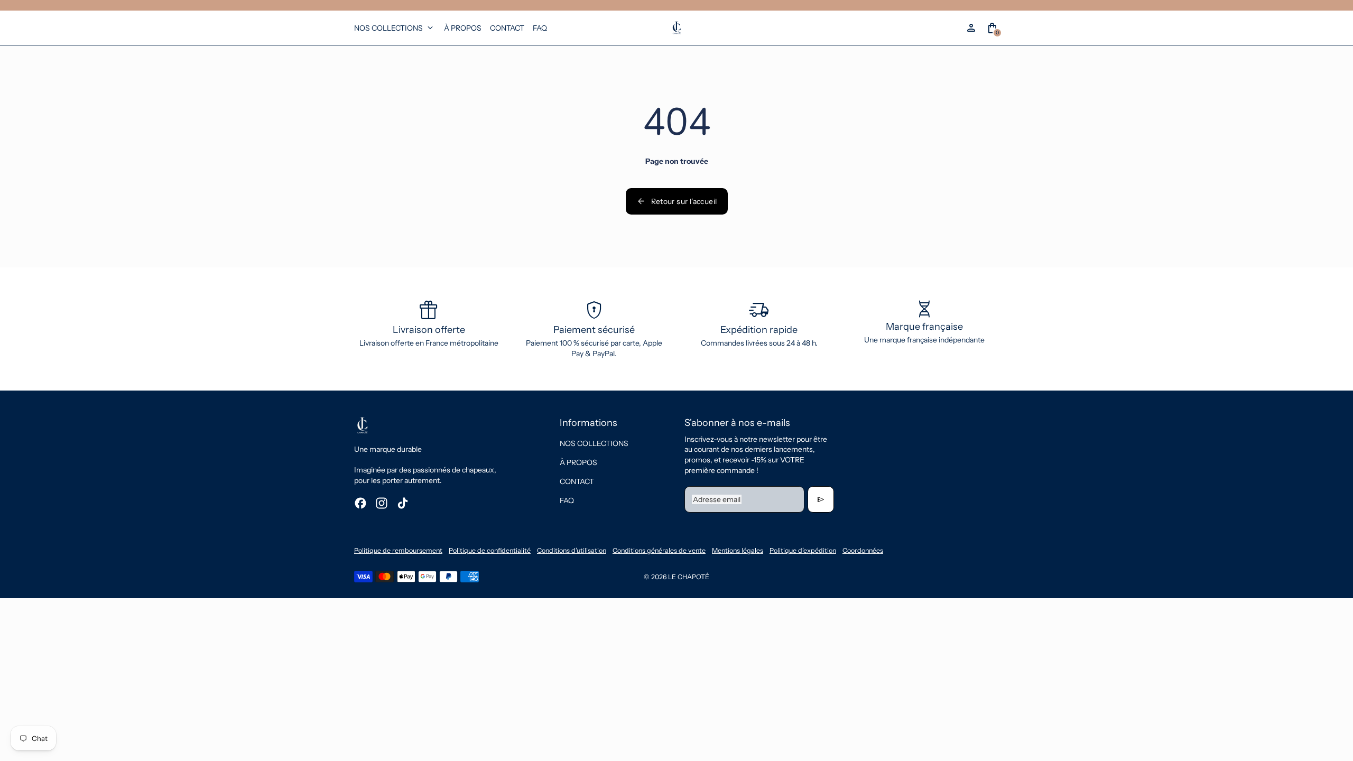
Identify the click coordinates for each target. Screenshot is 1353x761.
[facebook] (360, 503)
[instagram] (381, 503)
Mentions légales (737, 550)
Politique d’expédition (803, 550)
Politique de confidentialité (490, 550)
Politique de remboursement (398, 550)
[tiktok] (402, 503)
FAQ (567, 500)
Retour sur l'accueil (676, 201)
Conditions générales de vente (659, 550)
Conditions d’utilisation (571, 550)
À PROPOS (578, 462)
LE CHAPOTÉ (688, 577)
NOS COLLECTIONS (594, 443)
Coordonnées (862, 550)
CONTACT (577, 481)
